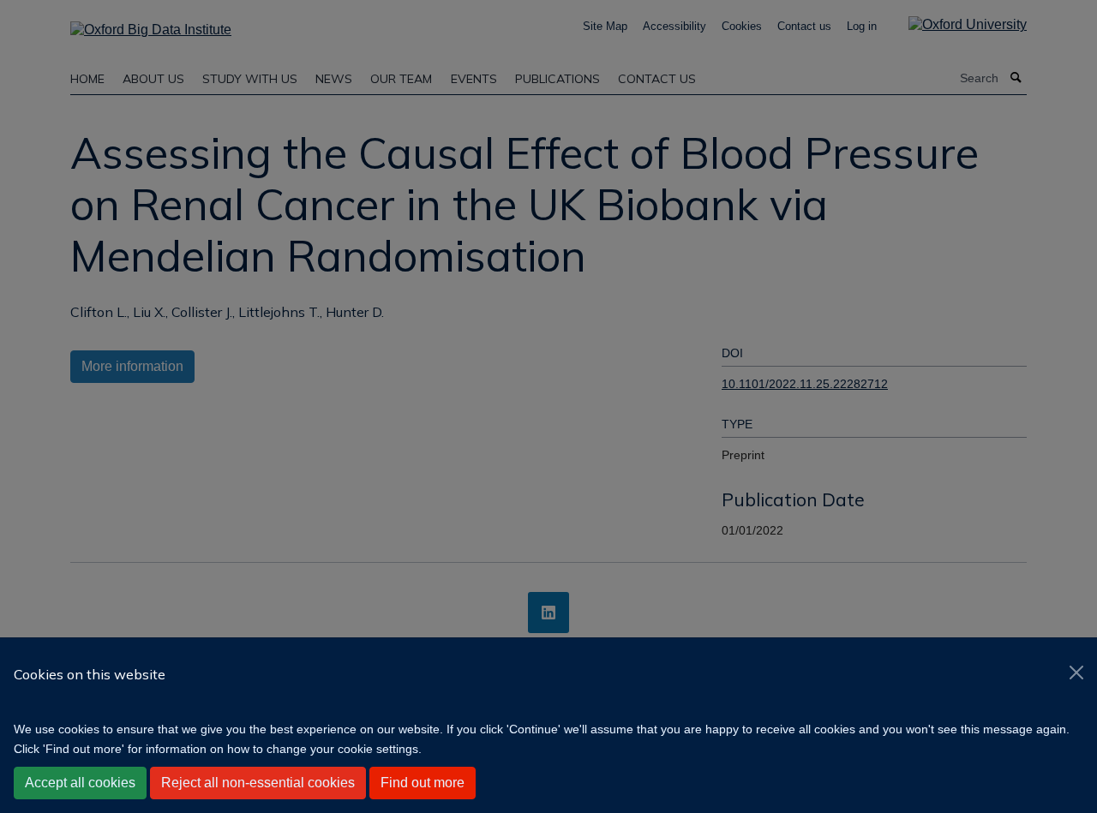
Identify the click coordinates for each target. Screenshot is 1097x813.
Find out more (423, 782)
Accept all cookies (80, 782)
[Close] (1076, 672)
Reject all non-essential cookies (258, 782)
